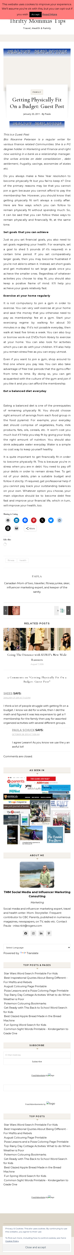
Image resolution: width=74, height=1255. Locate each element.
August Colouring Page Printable (25, 986)
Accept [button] (35, 14)
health (23, 560)
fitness (11, 560)
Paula (48, 113)
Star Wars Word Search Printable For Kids (31, 973)
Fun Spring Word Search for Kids (25, 1024)
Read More (49, 14)
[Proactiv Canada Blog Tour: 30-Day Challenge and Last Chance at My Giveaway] (63, 610)
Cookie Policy (12, 1241)
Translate (32, 953)
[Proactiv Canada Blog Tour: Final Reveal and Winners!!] (11, 610)
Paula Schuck (23, 730)
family (37, 92)
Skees (8, 693)
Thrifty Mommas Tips (37, 21)
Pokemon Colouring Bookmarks (25, 1003)
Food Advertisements (34, 1104)
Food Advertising (38, 1075)
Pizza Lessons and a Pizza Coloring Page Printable (36, 990)
